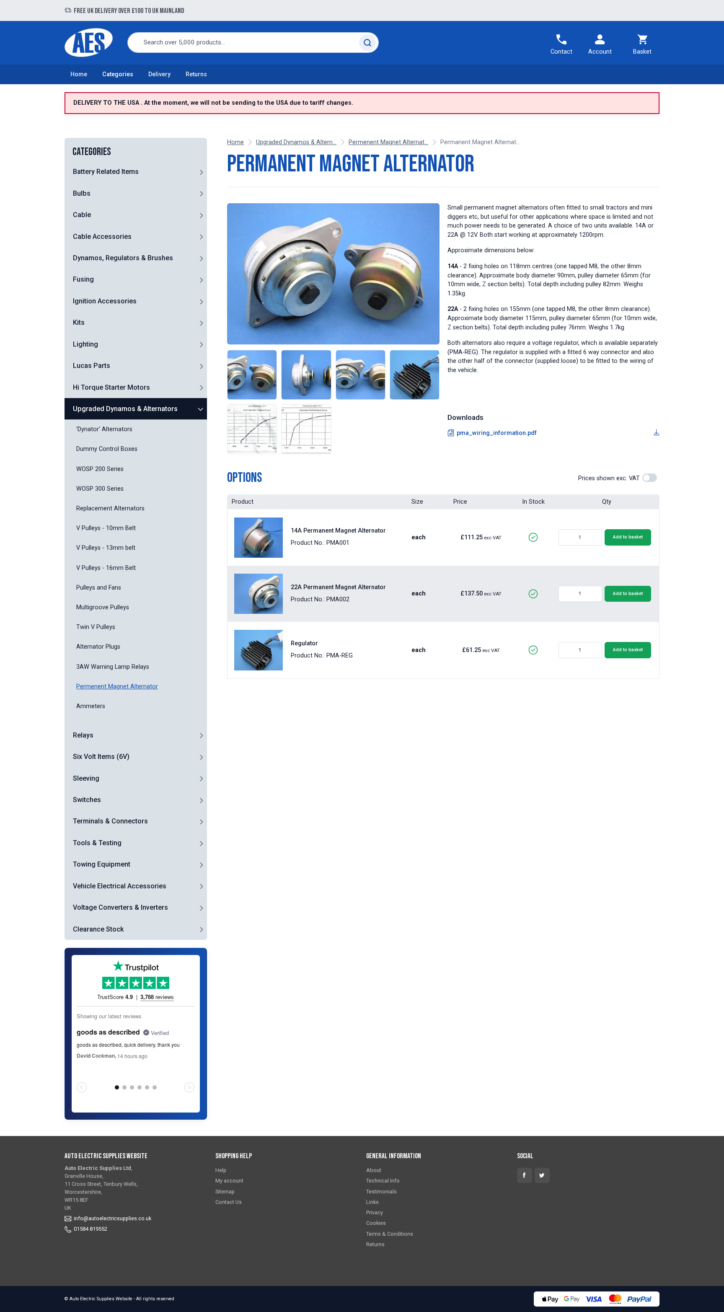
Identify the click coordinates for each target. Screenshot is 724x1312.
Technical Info (383, 1180)
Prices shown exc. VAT (609, 478)
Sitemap (225, 1191)
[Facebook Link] (524, 1175)
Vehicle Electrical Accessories (119, 886)
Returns (196, 74)
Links (372, 1202)
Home (78, 74)
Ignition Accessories (105, 301)
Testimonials (381, 1191)
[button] (201, 171)
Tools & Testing (97, 843)
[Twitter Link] (542, 1175)
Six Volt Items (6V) (101, 757)
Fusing (83, 279)
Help (220, 1170)
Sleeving (86, 778)
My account (229, 1180)
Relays (83, 735)
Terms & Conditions (389, 1234)
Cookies (376, 1223)
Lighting (85, 344)
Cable (82, 215)
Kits (79, 322)
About (373, 1170)
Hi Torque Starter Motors (111, 387)
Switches (87, 800)
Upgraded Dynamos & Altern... (296, 142)
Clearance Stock (98, 929)
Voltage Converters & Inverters (120, 907)
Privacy (374, 1212)
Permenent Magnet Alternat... (388, 142)
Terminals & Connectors (110, 821)
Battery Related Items (106, 172)
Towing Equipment (101, 864)
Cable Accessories (102, 237)
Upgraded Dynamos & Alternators (125, 409)
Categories (117, 74)
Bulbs (81, 193)
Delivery (159, 74)
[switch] (649, 478)
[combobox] (253, 42)
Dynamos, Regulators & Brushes (123, 258)
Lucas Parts (91, 366)
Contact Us (228, 1202)
